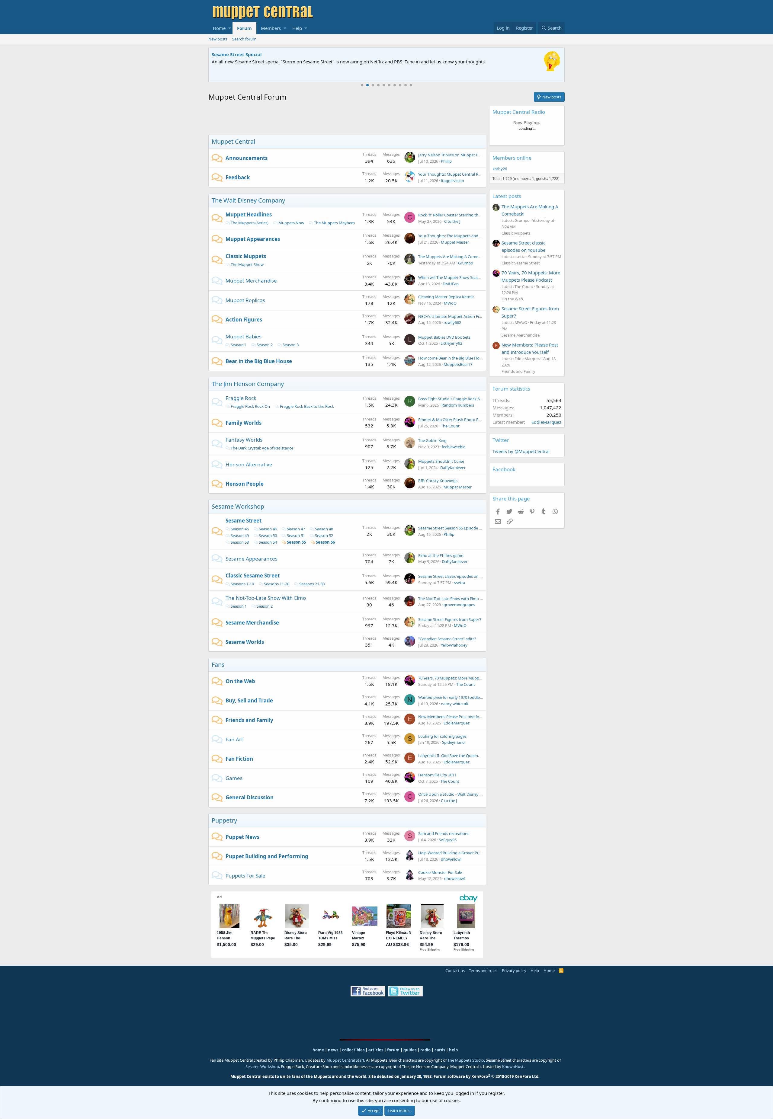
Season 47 (296, 529)
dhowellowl (451, 859)
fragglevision (452, 180)
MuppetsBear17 (458, 364)
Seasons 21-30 (312, 584)
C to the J (452, 221)
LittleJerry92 (451, 343)
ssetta (459, 582)
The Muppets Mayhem (334, 222)
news (333, 1050)
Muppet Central (233, 141)
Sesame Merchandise (252, 622)
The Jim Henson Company (248, 384)
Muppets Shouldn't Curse (441, 461)
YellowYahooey (454, 645)
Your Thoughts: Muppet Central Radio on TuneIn (461, 174)
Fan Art (234, 739)
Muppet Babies (243, 336)
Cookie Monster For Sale (440, 872)
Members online (512, 157)
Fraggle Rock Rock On (250, 406)
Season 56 (325, 542)
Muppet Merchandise (251, 280)
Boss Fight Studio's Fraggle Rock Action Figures (460, 398)
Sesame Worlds (245, 641)
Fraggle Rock (241, 398)
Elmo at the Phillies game (440, 555)
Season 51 (296, 535)
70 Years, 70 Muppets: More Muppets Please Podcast (465, 678)
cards (440, 1050)
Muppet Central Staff (345, 1060)
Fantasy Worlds (244, 439)
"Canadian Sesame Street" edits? (447, 638)
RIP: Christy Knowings (437, 480)
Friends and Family (249, 720)
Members (271, 28)
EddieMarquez (457, 723)
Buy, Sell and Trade (249, 700)
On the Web (240, 681)
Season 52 (324, 535)
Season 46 (268, 529)
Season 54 (268, 542)
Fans (218, 664)
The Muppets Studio (465, 1060)
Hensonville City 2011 (437, 775)
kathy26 (499, 168)
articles (376, 1050)
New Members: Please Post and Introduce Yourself (463, 716)
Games (234, 778)
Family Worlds (243, 422)
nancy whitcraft (455, 703)
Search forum (244, 39)
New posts (217, 39)
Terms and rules (483, 970)
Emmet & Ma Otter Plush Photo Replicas (454, 419)
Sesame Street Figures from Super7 (449, 619)
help (453, 1050)
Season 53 (240, 542)
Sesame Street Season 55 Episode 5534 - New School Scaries (471, 528)
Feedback (238, 177)
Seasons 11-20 (276, 584)
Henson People (245, 483)
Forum (244, 28)
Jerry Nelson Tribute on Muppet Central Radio (459, 155)
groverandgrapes (459, 604)
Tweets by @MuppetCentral (521, 451)
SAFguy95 (448, 839)
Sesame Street (243, 520)
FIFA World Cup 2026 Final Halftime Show (259, 54)
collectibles (353, 1050)
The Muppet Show (247, 264)
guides (409, 1050)
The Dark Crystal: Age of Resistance (262, 448)
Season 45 (240, 529)
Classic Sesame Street (253, 575)
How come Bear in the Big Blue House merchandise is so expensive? (479, 358)
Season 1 (239, 344)
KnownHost (513, 1066)
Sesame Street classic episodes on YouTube (456, 576)
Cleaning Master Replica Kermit (446, 296)
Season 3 (291, 344)
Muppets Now (291, 222)
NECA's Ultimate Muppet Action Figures (453, 316)
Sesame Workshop (238, 506)
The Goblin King (432, 440)
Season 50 (268, 535)
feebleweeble (453, 446)
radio (425, 1050)
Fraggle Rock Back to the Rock (307, 406)
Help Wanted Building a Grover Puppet (453, 852)
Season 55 (296, 542)
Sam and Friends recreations (443, 833)
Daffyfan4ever (453, 467)
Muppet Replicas (245, 300)
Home (219, 28)
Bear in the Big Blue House (259, 361)
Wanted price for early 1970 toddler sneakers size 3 (463, 697)
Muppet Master (455, 242)
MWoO (450, 303)
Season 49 (240, 535)
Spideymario (453, 742)
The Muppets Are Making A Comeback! (453, 256)
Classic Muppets (246, 256)
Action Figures (244, 319)
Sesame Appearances (251, 558)
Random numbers (457, 405)
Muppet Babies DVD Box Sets (444, 337)
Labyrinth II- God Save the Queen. (448, 755)
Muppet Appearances (253, 238)
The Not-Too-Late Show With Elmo (266, 597)
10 (411, 85)
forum (393, 1050)
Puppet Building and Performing (267, 856)
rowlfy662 (452, 322)
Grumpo (465, 263)
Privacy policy (514, 970)
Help (297, 28)
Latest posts (506, 196)
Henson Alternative (249, 464)
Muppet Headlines (249, 214)
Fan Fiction (239, 758)
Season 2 (265, 344)
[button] (230, 28)
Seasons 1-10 (242, 584)
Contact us (455, 970)
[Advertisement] (347, 119)
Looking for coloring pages (442, 736)
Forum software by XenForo (487, 1076)
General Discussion (250, 797)
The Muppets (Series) (249, 222)
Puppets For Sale (245, 875)
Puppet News (242, 836)
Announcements (247, 158)
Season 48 (324, 529)
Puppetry (224, 820)
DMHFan (451, 283)
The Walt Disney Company (248, 200)
